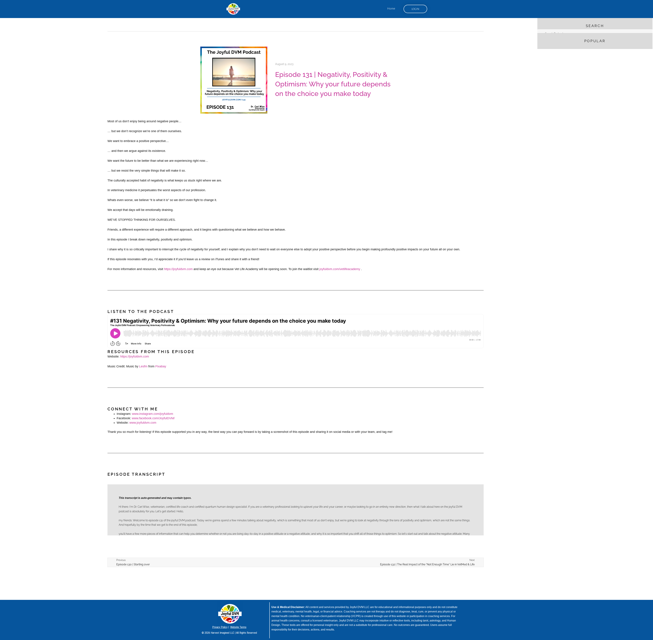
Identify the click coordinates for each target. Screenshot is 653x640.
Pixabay (160, 366)
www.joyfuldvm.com (142, 422)
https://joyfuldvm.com (178, 269)
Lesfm (143, 366)
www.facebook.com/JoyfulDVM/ (153, 418)
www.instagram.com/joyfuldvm (152, 413)
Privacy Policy (220, 627)
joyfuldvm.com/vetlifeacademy (339, 269)
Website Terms (238, 627)
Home (391, 8)
